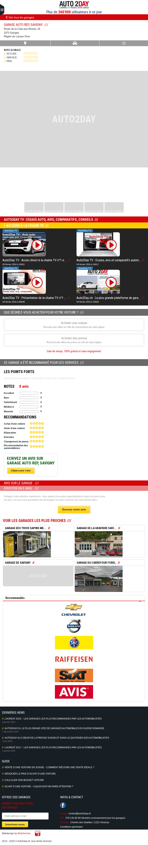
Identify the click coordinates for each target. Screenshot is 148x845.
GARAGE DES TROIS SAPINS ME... (25, 528)
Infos (74, 43)
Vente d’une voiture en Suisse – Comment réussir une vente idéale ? (49, 767)
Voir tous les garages (21, 17)
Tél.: (62, 818)
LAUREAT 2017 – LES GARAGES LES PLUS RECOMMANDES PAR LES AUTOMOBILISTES (53, 747)
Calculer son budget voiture (24, 780)
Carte (25, 43)
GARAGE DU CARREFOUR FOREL (96, 562)
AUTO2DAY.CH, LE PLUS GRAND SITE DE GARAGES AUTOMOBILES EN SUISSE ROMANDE (54, 728)
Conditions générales (71, 826)
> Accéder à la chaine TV (24, 225)
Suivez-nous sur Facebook (63, 805)
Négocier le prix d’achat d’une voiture (30, 773)
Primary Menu (2, 10)
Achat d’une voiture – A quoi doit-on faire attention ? (39, 786)
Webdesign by (16, 833)
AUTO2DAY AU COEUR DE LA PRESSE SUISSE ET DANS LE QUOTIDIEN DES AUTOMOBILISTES (57, 737)
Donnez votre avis (74, 509)
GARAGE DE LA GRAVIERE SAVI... (96, 528)
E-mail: (63, 813)
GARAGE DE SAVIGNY (17, 562)
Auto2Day (74, 5)
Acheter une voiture (74, 324)
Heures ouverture (123, 43)
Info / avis (38, 547)
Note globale (12, 49)
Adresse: (64, 822)
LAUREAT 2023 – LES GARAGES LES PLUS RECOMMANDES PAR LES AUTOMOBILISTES (53, 718)
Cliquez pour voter (21, 470)
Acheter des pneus (74, 340)
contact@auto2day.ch (79, 813)
